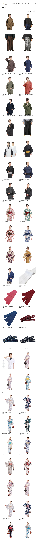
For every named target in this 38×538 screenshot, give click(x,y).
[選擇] (17, 28)
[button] (31, 11)
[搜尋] (31, 4)
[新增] (17, 283)
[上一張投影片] (3, 21)
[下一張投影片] (17, 21)
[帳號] (33, 4)
